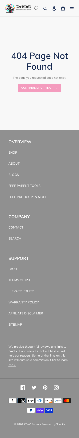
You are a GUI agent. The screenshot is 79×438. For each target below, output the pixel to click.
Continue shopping (36, 87)
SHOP (12, 152)
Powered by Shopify (53, 424)
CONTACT (15, 227)
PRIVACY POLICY (21, 291)
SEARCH (14, 238)
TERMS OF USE (19, 280)
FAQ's (12, 269)
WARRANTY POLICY (23, 302)
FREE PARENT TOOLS (24, 186)
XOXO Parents (32, 424)
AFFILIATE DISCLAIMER (25, 313)
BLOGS (13, 175)
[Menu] (71, 8)
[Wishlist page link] (36, 8)
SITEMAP (15, 324)
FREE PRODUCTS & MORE (27, 197)
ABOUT (14, 163)
